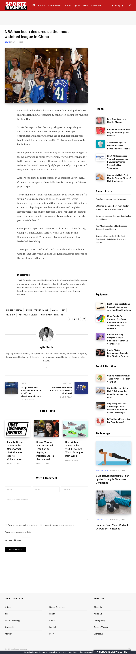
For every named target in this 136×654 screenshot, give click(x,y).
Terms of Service (101, 627)
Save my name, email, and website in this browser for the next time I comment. (41, 525)
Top (129, 649)
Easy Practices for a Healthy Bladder (116, 120)
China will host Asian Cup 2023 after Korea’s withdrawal (61, 390)
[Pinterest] (84, 319)
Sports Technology (12, 621)
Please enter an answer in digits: (18, 532)
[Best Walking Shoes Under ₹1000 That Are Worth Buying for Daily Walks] (75, 428)
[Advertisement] (68, 18)
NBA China (10, 315)
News (7, 42)
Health (52, 614)
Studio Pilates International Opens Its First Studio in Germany (118, 353)
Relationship (10, 627)
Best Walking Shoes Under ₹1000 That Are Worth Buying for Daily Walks (74, 449)
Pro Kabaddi (59, 253)
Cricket (52, 621)
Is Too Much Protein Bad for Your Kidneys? (118, 420)
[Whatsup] (7, 139)
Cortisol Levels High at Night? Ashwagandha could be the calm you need (117, 392)
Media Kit (98, 614)
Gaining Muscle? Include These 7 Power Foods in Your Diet (118, 379)
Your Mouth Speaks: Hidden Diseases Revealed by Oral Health (118, 145)
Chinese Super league (72, 152)
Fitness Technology (57, 607)
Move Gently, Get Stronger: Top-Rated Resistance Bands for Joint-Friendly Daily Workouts (117, 322)
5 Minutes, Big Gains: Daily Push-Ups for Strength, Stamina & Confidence (113, 479)
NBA (63, 310)
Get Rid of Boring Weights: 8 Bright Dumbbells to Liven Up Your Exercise (117, 339)
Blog (6, 614)
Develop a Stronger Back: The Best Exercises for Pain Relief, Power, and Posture (111, 239)
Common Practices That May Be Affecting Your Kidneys (118, 132)
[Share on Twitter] (7, 125)
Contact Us (98, 634)
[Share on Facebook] (7, 118)
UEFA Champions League (52, 315)
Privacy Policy (99, 621)
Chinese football (14, 310)
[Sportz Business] (16, 6)
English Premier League (37, 310)
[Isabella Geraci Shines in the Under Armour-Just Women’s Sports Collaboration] (17, 428)
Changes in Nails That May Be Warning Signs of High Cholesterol (119, 178)
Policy (51, 634)
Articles (8, 607)
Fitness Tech (102, 471)
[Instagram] (7, 146)
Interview (8, 634)
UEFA (38, 236)
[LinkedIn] (7, 132)
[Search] (128, 6)
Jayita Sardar (46, 347)
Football (52, 627)
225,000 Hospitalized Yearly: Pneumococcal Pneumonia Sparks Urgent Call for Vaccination (117, 162)
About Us (98, 607)
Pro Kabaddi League (28, 315)
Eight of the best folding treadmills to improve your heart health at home (119, 307)
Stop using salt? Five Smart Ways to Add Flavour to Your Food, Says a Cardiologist (117, 408)
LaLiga (38, 232)
